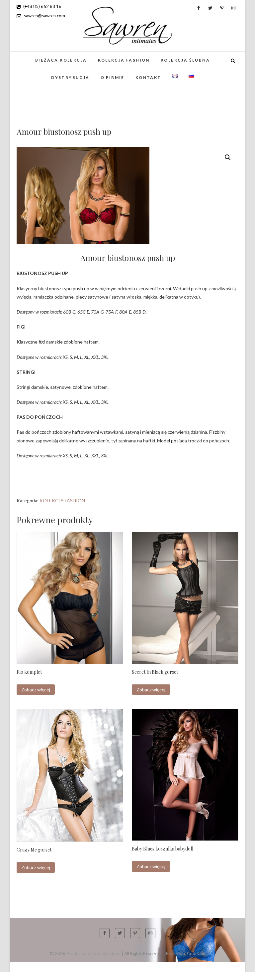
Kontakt (148, 77)
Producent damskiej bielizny (93, 953)
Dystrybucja (70, 77)
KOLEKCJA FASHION (124, 60)
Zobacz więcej (35, 689)
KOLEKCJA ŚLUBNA (185, 60)
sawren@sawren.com (44, 15)
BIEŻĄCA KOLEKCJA (61, 60)
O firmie (113, 77)
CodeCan (196, 953)
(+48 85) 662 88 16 (41, 6)
